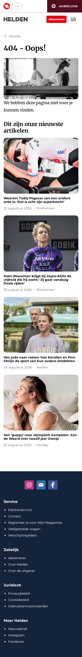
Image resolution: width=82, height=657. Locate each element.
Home (14, 36)
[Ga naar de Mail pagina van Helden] (41, 484)
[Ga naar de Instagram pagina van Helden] (29, 484)
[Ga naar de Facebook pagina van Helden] (52, 484)
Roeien (42, 367)
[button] (64, 6)
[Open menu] (73, 19)
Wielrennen (45, 208)
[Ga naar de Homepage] (16, 19)
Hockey (42, 445)
